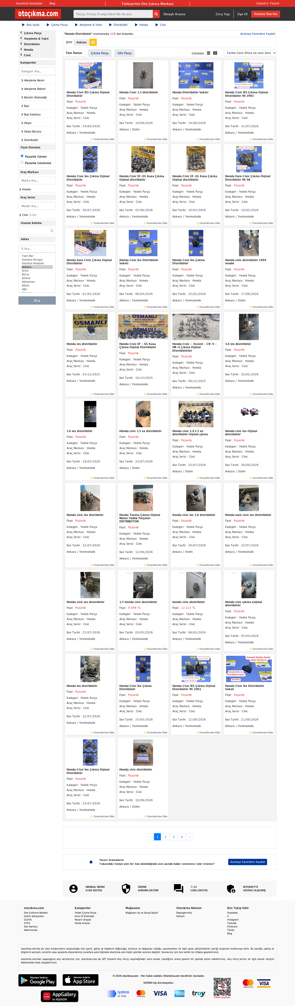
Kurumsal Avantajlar (29, 3)
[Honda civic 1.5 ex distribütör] (143, 414)
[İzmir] (37, 271)
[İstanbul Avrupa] (37, 260)
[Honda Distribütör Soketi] (196, 75)
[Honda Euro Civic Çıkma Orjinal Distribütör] (90, 243)
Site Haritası (31, 926)
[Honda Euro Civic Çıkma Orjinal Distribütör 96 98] (249, 159)
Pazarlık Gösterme (38, 163)
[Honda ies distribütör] (90, 326)
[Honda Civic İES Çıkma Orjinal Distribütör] (90, 75)
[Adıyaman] (37, 282)
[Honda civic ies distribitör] (90, 497)
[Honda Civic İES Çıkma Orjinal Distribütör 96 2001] (249, 75)
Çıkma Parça (59, 24)
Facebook (232, 912)
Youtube (231, 923)
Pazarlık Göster (36, 156)
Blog (52, 3)
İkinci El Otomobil (84, 916)
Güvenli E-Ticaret (267, 3)
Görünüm (198, 53)
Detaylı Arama (174, 14)
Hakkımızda (30, 930)
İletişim (180, 916)
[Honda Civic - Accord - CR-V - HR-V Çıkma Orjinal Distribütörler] (196, 326)
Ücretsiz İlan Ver (265, 14)
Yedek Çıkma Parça (85, 912)
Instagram (233, 919)
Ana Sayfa (33, 24)
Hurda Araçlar (82, 923)
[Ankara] (37, 267)
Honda (143, 24)
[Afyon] (37, 285)
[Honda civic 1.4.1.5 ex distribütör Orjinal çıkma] (196, 414)
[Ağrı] (37, 289)
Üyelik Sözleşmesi (34, 916)
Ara (37, 300)
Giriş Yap (223, 14)
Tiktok (230, 930)
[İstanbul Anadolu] (37, 263)
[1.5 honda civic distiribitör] (143, 584)
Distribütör (121, 24)
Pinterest (232, 926)
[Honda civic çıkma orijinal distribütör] (249, 584)
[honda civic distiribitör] (196, 584)
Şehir (69, 42)
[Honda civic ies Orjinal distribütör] (249, 414)
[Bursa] (37, 274)
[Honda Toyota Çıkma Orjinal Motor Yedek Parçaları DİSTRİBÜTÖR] (143, 497)
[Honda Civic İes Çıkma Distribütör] (196, 243)
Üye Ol (242, 14)
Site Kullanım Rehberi (36, 912)
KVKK (27, 923)
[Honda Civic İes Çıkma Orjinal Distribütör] (90, 159)
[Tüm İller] (37, 256)
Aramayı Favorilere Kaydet (247, 862)
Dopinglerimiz (184, 912)
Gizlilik (28, 919)
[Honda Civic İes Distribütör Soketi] (143, 243)
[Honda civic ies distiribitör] (90, 584)
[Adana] (37, 278)
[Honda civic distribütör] (143, 752)
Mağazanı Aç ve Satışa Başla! (142, 912)
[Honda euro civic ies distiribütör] (249, 497)
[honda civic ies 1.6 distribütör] (196, 497)
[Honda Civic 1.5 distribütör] (143, 75)
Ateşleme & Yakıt (91, 24)
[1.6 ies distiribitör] (249, 326)
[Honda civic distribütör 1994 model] (249, 243)
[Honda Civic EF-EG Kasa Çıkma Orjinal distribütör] (143, 159)
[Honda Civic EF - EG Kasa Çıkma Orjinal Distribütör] (143, 326)
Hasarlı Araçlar (83, 919)
